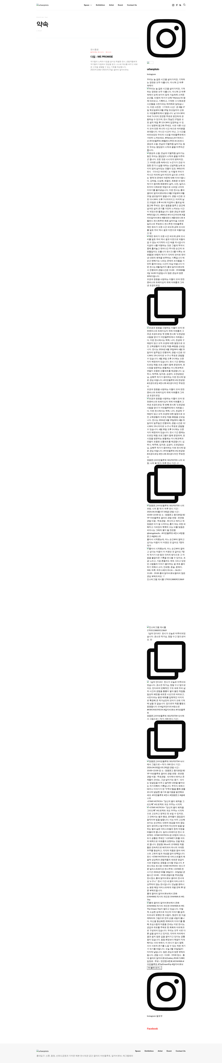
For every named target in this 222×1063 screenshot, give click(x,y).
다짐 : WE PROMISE (101, 56)
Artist (111, 5)
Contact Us (132, 5)
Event (120, 5)
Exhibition (100, 5)
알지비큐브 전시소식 (97, 52)
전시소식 (108, 52)
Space (86, 5)
